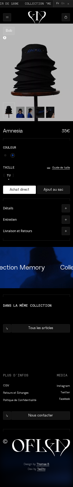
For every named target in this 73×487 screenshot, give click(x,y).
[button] (36, 208)
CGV (6, 385)
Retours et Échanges (16, 393)
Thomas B (42, 464)
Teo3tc (41, 469)
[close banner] (68, 3)
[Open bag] (66, 17)
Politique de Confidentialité (19, 400)
